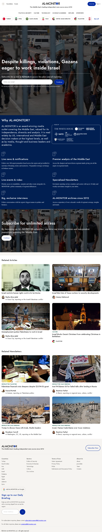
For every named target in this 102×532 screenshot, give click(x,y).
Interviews (80, 13)
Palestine (4, 474)
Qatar (3, 479)
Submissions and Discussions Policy (62, 469)
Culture (36, 13)
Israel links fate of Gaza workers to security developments (75, 293)
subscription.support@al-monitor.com (35, 520)
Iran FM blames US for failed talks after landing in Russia (74, 386)
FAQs (53, 466)
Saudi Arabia (5, 464)
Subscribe (91, 4)
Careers (79, 469)
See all (96, 19)
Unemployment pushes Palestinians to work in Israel (22, 332)
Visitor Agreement (57, 461)
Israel (3, 471)
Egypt (3, 477)
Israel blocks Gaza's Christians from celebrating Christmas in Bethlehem (76, 335)
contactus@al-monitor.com (28, 524)
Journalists (79, 464)
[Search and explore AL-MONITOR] (3, 3)
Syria (3, 484)
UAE (3, 469)
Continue (7, 238)
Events (16, 4)
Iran (3, 466)
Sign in (98, 4)
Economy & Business (59, 13)
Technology (46, 13)
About (78, 461)
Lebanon (4, 482)
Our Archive (30, 471)
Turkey (3, 461)
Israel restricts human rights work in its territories (21, 293)
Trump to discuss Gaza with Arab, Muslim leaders (21, 428)
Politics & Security (25, 13)
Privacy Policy (56, 464)
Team (78, 466)
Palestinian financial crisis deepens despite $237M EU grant (25, 386)
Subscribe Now (93, 448)
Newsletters (9, 4)
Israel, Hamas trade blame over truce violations (71, 428)
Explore (71, 13)
